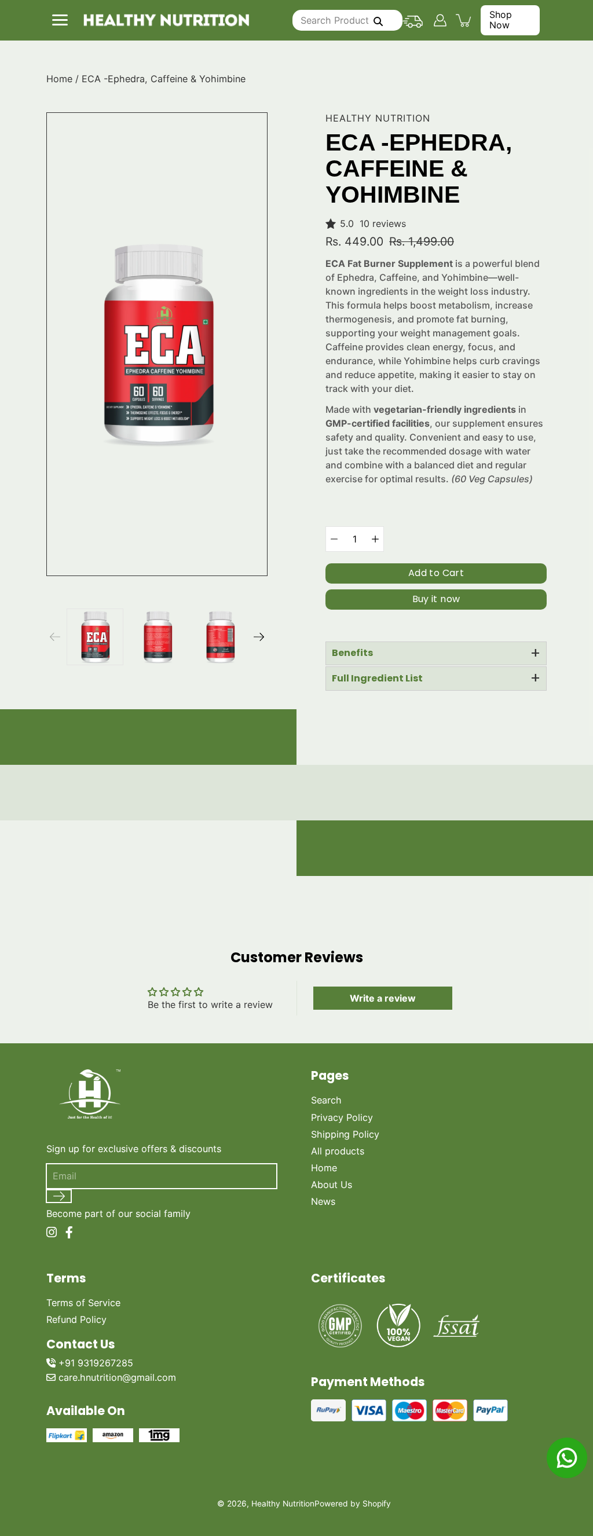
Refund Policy (76, 1319)
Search (326, 1100)
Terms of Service (83, 1302)
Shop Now (500, 20)
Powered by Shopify (352, 1503)
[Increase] (375, 539)
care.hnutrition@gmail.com (117, 1377)
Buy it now (436, 599)
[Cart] (464, 20)
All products (337, 1151)
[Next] (259, 637)
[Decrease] (334, 539)
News (323, 1201)
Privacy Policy (342, 1117)
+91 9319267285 (95, 1363)
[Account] (439, 20)
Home (59, 79)
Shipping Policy (345, 1134)
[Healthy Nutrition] (166, 20)
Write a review (383, 998)
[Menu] (59, 20)
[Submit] (59, 1196)
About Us (331, 1184)
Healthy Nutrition (282, 1503)
